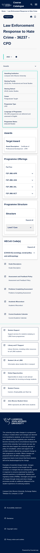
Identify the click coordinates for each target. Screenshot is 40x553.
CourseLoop (34, 550)
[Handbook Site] (15, 421)
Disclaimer (10, 518)
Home (4, 11)
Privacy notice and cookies (15, 539)
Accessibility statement (14, 508)
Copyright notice (12, 529)
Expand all (29, 220)
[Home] (6, 5)
